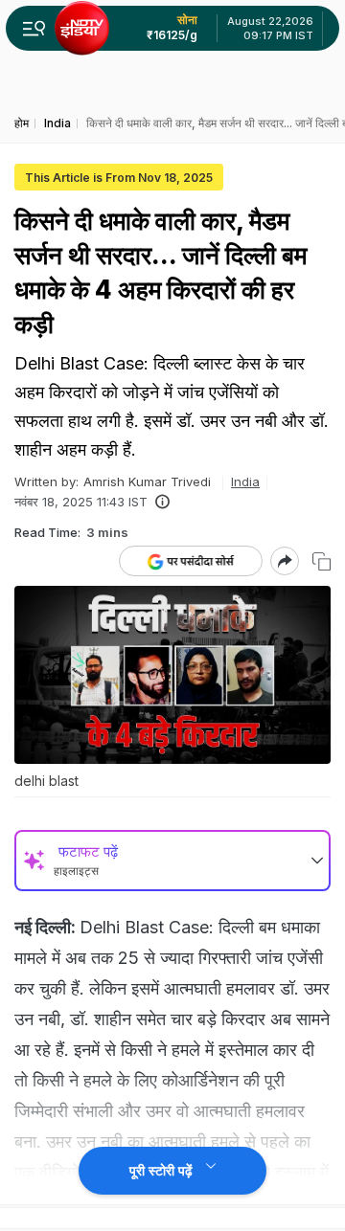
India (245, 481)
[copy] (321, 561)
